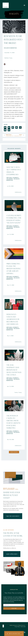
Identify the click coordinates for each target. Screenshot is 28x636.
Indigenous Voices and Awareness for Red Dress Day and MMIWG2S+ (13, 319)
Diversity (15, 177)
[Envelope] (24, 632)
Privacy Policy (17, 626)
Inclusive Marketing (10, 48)
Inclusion (10, 178)
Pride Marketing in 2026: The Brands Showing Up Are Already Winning (14, 269)
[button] (24, 5)
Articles (9, 177)
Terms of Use (23, 626)
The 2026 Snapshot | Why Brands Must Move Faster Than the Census (14, 370)
